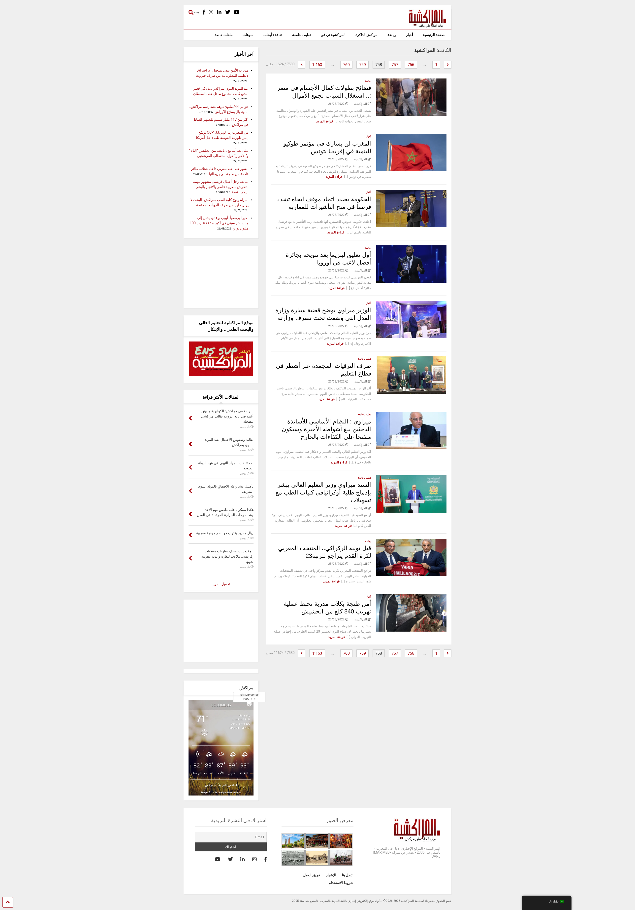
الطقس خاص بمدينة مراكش (221, 785)
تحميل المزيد (221, 584)
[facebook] (204, 12)
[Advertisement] (221, 277)
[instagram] (211, 12)
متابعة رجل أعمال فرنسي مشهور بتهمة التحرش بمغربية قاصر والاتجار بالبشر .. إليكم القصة (221, 187)
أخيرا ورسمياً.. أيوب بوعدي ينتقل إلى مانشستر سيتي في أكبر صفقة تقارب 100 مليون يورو (219, 223)
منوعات (248, 35)
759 (362, 64)
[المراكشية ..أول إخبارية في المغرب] (425, 26)
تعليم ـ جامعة (301, 35)
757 (394, 64)
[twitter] (227, 12)
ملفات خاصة (224, 35)
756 (411, 64)
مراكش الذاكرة (366, 35)
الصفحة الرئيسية (434, 35)
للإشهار (331, 875)
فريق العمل (311, 875)
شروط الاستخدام (341, 883)
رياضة (391, 35)
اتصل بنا (347, 875)
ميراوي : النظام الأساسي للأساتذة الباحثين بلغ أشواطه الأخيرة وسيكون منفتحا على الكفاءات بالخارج (326, 429)
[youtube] (237, 12)
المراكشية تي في (333, 35)
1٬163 (317, 64)
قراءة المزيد (324, 121)
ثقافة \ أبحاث (272, 35)
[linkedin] (219, 12)
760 (346, 64)
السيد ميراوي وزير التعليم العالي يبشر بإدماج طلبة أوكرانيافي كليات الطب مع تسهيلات (323, 492)
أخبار (409, 35)
